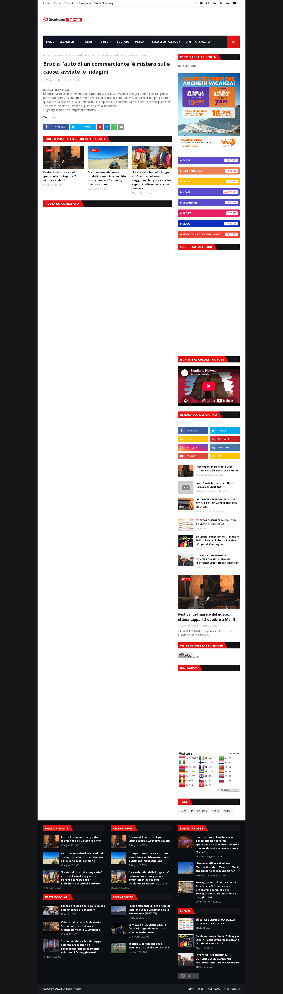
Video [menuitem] (105, 41)
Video (206, 223)
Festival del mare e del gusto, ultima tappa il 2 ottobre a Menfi (59, 176)
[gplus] (214, 3)
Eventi (206, 160)
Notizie (215, 811)
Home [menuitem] (50, 41)
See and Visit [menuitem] (68, 41)
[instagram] (207, 3)
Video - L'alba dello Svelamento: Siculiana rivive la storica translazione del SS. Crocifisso (81, 925)
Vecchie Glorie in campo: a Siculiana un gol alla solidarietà (148, 945)
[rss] (221, 3)
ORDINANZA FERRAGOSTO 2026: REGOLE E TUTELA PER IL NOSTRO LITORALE (216, 503)
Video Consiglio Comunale (206, 234)
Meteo (206, 181)
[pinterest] (225, 439)
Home (46, 3)
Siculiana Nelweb (72, 988)
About (57, 3)
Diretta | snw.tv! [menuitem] (198, 41)
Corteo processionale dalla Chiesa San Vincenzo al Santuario (83, 907)
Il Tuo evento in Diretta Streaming (95, 3)
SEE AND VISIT (206, 202)
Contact (68, 3)
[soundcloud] (227, 3)
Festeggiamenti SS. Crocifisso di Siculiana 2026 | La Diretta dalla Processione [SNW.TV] (149, 909)
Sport (206, 213)
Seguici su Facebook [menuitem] (166, 41)
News (61, 55)
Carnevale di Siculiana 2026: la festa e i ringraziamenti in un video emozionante (147, 928)
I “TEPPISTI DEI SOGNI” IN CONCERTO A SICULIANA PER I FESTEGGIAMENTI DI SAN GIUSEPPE (217, 559)
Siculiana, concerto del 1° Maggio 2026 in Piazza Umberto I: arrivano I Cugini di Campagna (217, 540)
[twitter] (225, 430)
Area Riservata (232, 988)
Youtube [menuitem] (123, 41)
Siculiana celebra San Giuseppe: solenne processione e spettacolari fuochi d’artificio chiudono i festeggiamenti (81, 946)
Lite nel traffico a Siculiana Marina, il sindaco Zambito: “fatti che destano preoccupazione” (217, 867)
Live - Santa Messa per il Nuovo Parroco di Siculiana (215, 485)
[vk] (225, 447)
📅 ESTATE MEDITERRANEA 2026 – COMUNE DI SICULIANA (216, 522)
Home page (49, 55)
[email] (234, 3)
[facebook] (195, 3)
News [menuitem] (89, 41)
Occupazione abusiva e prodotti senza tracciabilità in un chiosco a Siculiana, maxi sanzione (107, 178)
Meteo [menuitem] (139, 41)
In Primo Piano (199, 811)
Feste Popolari (206, 171)
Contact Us (214, 988)
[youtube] (201, 3)
